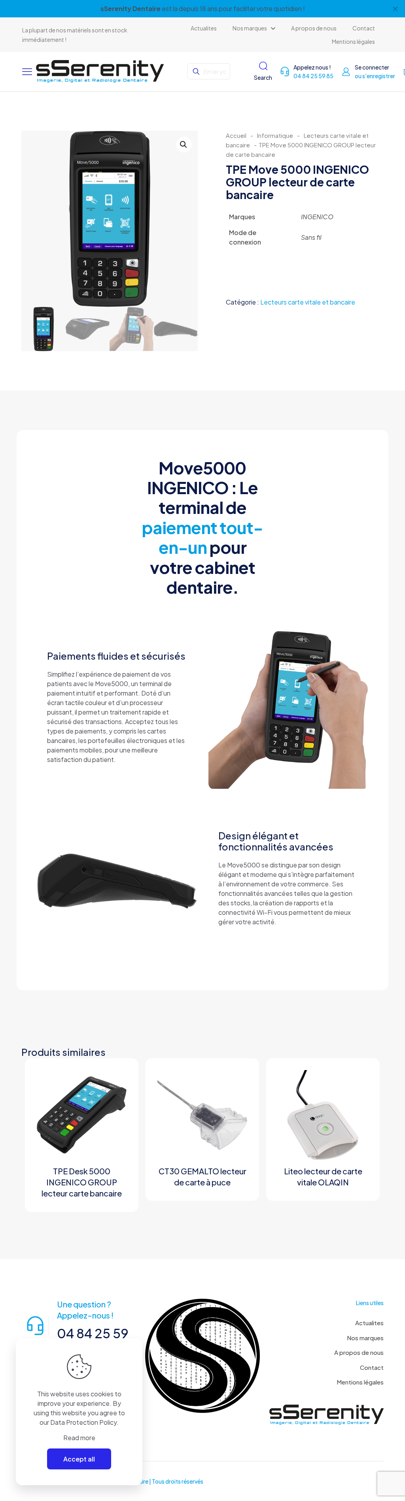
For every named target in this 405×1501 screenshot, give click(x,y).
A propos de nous (359, 1352)
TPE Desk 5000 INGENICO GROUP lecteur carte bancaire (82, 1182)
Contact (372, 1367)
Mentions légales (360, 1382)
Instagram (159, 8)
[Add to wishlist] (115, 1115)
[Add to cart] (115, 1081)
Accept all (79, 1459)
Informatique (275, 135)
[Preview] (115, 1132)
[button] (184, 144)
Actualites (369, 1322)
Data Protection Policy (83, 1422)
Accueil (236, 135)
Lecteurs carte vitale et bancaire (307, 302)
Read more (79, 1437)
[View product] (115, 1098)
